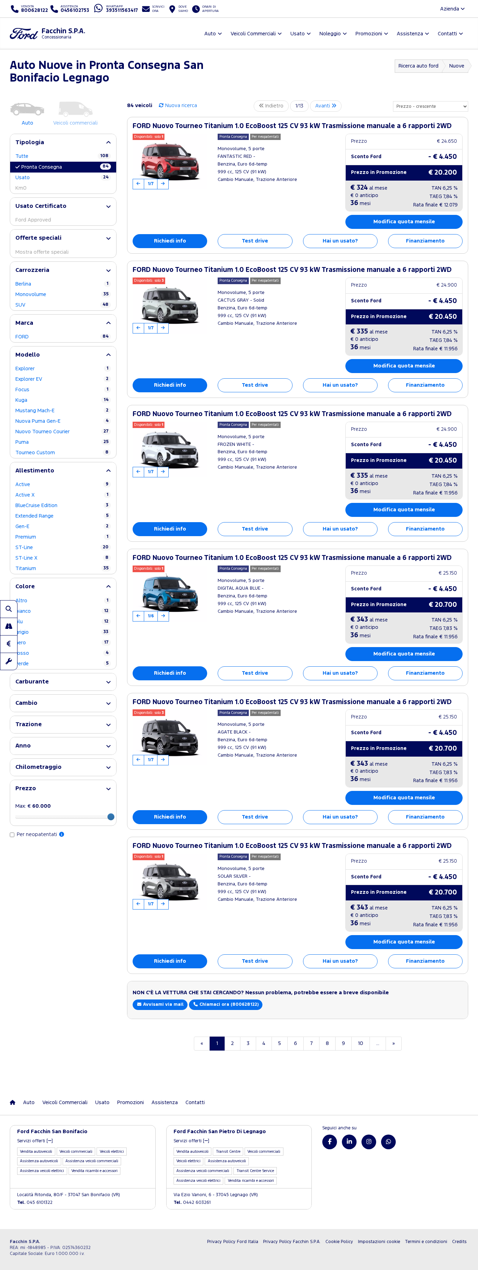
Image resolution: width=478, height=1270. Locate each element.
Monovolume (61, 294)
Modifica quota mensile (404, 221)
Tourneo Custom (61, 452)
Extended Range (61, 516)
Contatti (195, 1102)
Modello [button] (27, 355)
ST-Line (61, 547)
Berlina (61, 284)
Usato (61, 177)
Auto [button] (210, 33)
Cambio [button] (26, 703)
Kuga (61, 400)
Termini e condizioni (426, 1242)
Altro (61, 600)
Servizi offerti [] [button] (35, 1141)
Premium (61, 537)
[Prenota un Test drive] (8, 626)
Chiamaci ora (228, 1004)
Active (61, 484)
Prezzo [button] (25, 788)
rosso (61, 653)
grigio (61, 632)
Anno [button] (23, 746)
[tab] (63, 142)
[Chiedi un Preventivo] (8, 644)
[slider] (110, 816)
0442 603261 (192, 1203)
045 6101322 (34, 1203)
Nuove (456, 66)
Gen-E (61, 526)
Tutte (61, 156)
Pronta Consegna (64, 166)
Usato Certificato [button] (40, 206)
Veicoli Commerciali (64, 1102)
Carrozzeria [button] (32, 270)
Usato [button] (297, 33)
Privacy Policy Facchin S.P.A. (292, 1242)
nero (61, 642)
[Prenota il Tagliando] (8, 661)
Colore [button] (25, 586)
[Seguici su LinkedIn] (349, 1142)
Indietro (273, 106)
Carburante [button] (32, 682)
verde (61, 663)
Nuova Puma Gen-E (61, 421)
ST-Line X (61, 558)
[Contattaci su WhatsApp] (388, 1142)
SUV (61, 305)
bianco (61, 611)
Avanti (323, 106)
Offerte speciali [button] (38, 238)
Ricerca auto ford (418, 66)
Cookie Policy (339, 1242)
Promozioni (130, 1102)
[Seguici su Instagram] (368, 1142)
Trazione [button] (28, 724)
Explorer (61, 368)
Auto (29, 1102)
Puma (61, 442)
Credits (459, 1242)
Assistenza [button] (410, 33)
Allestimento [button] (34, 470)
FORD (61, 337)
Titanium (61, 568)
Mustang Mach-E (61, 410)
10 (360, 1043)
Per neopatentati (37, 834)
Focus (61, 389)
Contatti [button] (447, 33)
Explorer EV (61, 379)
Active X (61, 495)
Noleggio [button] (330, 33)
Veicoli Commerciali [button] (253, 33)
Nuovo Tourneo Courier (61, 431)
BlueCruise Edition (61, 505)
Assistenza (165, 1102)
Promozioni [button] (369, 33)
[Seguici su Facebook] (329, 1142)
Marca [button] (24, 323)
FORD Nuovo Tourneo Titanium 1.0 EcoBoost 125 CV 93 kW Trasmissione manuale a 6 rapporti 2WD (292, 126)
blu (61, 621)
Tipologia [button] (29, 142)
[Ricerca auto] (8, 609)
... (377, 1043)
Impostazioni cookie (379, 1242)
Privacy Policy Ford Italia (232, 1242)
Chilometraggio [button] (38, 767)
